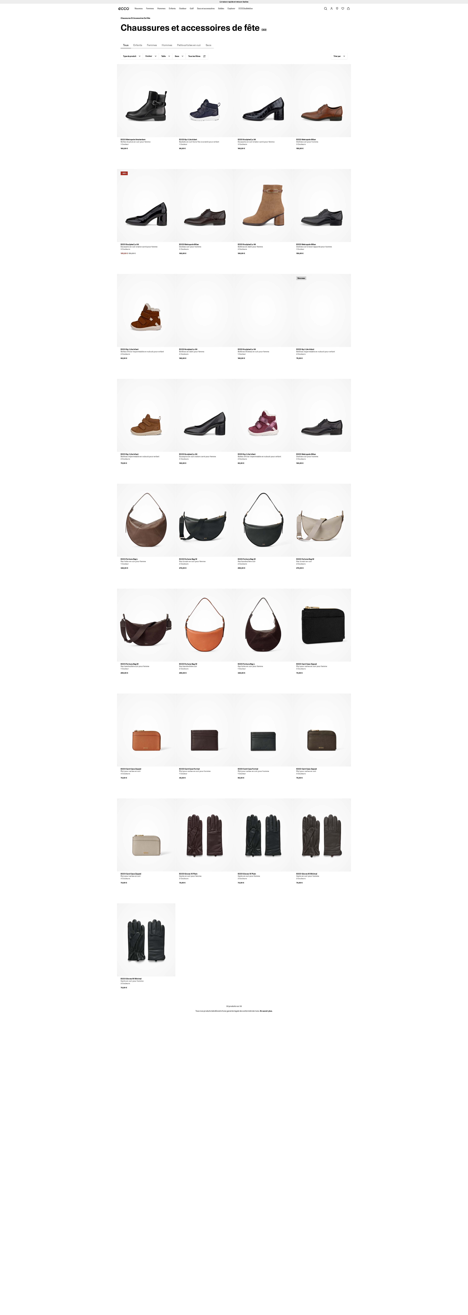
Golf (192, 8)
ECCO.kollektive (246, 8)
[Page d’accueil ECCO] (123, 8)
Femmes (150, 8)
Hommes (161, 8)
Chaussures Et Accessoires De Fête (135, 18)
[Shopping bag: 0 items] (348, 8)
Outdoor (182, 8)
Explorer (231, 8)
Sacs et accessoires (206, 8)
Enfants (172, 8)
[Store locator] (337, 8)
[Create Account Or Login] (331, 8)
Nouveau (139, 8)
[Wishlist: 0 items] (342, 8)
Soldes (221, 8)
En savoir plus (266, 1011)
